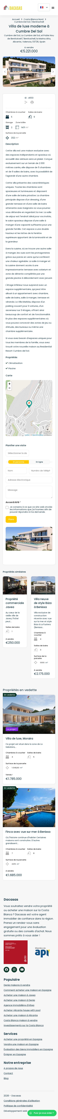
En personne (18, 462)
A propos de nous (13, 1068)
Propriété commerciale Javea (15, 603)
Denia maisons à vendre (17, 985)
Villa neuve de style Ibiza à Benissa (43, 603)
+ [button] (9, 384)
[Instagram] (14, 969)
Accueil (16, 19)
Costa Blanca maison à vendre (20, 1020)
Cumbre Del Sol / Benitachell (29, 22)
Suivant (53, 71)
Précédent (5, 71)
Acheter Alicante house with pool (22, 1010)
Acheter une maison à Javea (19, 995)
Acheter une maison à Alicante (21, 1015)
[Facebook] (6, 969)
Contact (8, 1073)
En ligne (39, 462)
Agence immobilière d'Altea (19, 1005)
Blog (6, 1078)
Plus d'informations (15, 591)
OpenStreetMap (37, 435)
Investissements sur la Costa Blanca (24, 1025)
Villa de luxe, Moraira (19, 738)
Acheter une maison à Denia (19, 1000)
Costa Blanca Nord (33, 19)
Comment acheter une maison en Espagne (27, 990)
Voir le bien (29, 726)
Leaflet (27, 435)
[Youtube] (22, 969)
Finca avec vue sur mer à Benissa (28, 832)
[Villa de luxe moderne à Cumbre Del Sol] (29, 404)
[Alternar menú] (53, 7)
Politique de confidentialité (18, 1105)
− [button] (9, 388)
